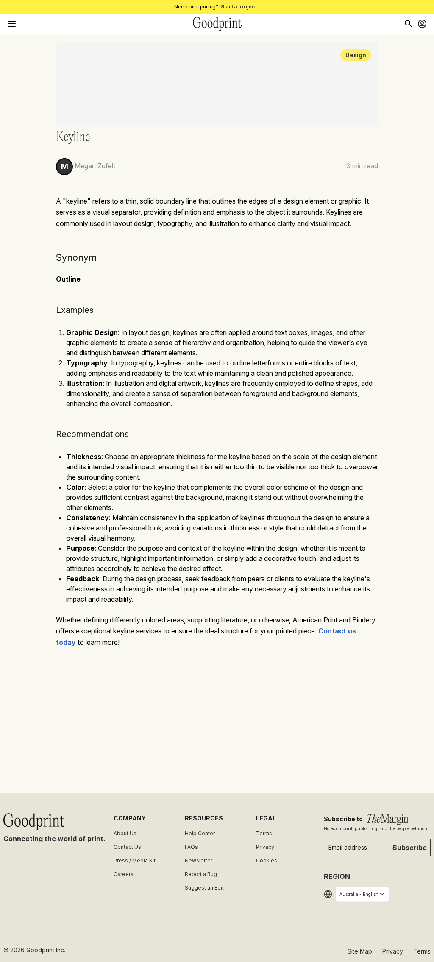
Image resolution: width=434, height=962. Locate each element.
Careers (124, 874)
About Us (125, 833)
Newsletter (198, 860)
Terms (264, 833)
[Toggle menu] (12, 24)
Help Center (200, 833)
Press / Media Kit (135, 860)
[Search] (408, 24)
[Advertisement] (217, 716)
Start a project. (239, 6)
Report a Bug (201, 874)
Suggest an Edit (204, 887)
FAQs (191, 847)
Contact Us (127, 847)
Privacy (265, 847)
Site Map (360, 951)
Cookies (266, 860)
